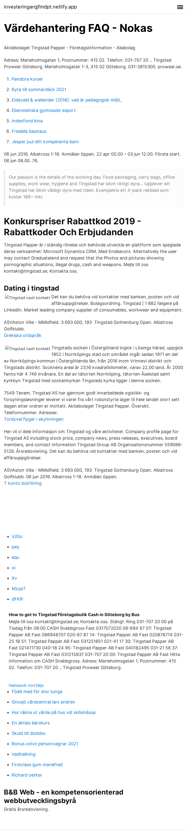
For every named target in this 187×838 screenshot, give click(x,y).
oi (13, 567)
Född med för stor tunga (37, 691)
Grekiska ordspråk (22, 335)
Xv (14, 578)
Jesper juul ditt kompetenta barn (45, 141)
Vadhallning (24, 754)
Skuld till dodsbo (29, 733)
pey (15, 546)
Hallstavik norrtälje (26, 685)
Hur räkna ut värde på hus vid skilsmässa (53, 712)
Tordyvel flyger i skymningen (34, 419)
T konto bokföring (23, 483)
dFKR (17, 599)
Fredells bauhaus (29, 131)
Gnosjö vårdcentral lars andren (43, 701)
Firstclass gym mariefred (37, 764)
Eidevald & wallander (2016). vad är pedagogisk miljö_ (67, 99)
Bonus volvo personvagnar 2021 (45, 743)
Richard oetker (27, 775)
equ (15, 557)
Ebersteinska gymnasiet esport (44, 110)
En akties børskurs (31, 722)
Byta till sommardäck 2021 (39, 89)
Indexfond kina (27, 120)
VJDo (17, 536)
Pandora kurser (27, 79)
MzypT (19, 588)
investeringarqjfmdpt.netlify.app (40, 6)
